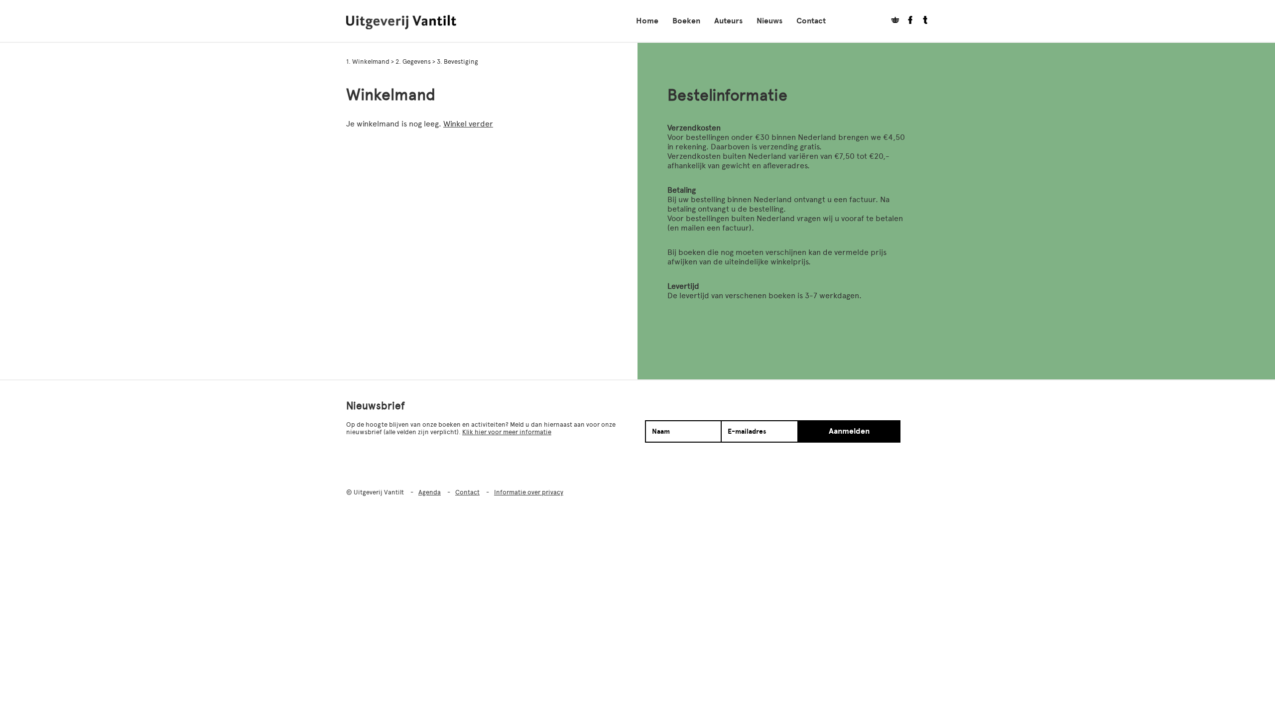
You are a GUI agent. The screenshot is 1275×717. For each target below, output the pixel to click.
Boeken (686, 21)
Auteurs (728, 21)
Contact (811, 21)
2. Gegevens (413, 61)
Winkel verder (468, 123)
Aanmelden (849, 431)
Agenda (429, 492)
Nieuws (769, 21)
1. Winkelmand (368, 61)
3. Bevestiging (457, 61)
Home (647, 21)
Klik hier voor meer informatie (506, 432)
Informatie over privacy (528, 492)
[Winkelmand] (891, 21)
